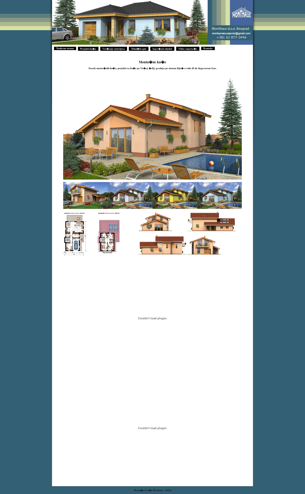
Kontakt (208, 48)
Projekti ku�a (88, 49)
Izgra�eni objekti (162, 49)
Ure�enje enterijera (113, 49)
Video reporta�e (187, 49)
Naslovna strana (65, 48)
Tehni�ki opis (138, 49)
